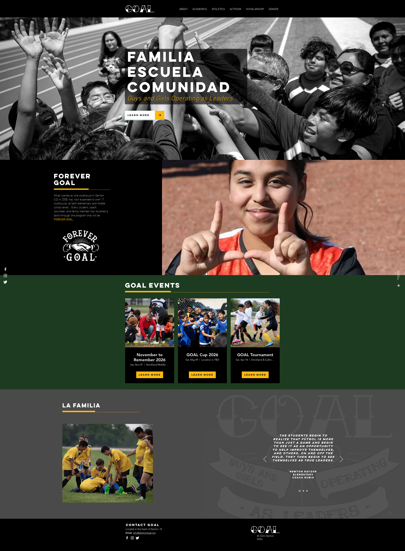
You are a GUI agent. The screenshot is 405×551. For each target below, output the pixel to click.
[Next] (341, 459)
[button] (218, 9)
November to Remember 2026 (149, 357)
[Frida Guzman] (303, 490)
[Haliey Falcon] (307, 490)
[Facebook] (5, 269)
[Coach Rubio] (300, 491)
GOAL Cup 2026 (202, 354)
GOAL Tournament (255, 354)
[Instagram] (5, 275)
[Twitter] (5, 282)
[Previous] (265, 459)
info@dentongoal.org (144, 533)
